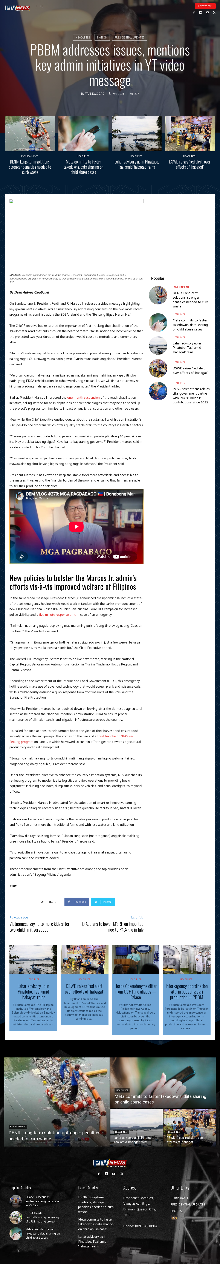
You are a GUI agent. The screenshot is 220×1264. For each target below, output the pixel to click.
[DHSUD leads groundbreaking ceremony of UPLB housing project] (15, 1217)
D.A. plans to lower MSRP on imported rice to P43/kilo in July (113, 926)
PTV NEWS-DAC (94, 94)
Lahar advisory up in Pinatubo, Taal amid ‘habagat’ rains (137, 164)
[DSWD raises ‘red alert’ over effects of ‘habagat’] (190, 133)
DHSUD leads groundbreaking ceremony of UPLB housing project (42, 1217)
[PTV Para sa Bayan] (17, 8)
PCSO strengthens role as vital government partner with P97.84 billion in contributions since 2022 (191, 395)
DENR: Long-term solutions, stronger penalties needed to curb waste (30, 166)
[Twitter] (214, 12)
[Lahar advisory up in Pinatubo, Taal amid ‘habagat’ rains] (137, 133)
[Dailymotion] (200, 12)
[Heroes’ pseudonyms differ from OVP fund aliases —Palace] (136, 959)
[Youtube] (207, 12)
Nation (102, 37)
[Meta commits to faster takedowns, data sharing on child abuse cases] (83, 133)
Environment (29, 156)
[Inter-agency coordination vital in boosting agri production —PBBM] (187, 959)
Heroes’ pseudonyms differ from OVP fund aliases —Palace (135, 991)
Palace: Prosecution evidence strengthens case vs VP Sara (42, 1201)
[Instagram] (121, 1174)
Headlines (83, 37)
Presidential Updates (129, 37)
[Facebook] (194, 12)
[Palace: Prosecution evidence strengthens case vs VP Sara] (15, 1201)
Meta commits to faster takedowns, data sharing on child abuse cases (83, 166)
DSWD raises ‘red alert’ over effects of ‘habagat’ (190, 164)
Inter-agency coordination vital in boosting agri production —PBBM (187, 991)
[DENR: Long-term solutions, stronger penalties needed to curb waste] (30, 133)
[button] (41, 6)
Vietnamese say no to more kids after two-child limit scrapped (39, 926)
